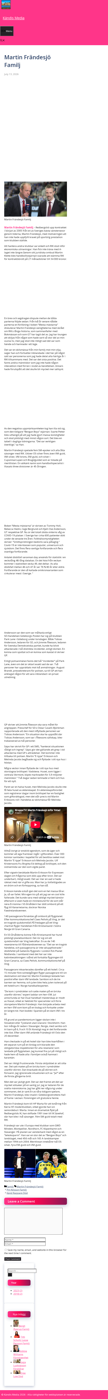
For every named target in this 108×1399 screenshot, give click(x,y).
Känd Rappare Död (17, 1193)
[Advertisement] (35, 102)
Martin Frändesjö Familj (19, 227)
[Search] (10, 1275)
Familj (10, 1186)
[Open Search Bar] (2, 40)
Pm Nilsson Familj (17, 1189)
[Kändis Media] (6, 8)
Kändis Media (13, 17)
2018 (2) (17, 1293)
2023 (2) (17, 1290)
